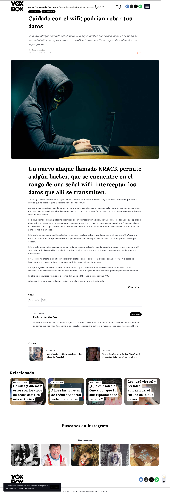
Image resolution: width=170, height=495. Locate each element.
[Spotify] (140, 6)
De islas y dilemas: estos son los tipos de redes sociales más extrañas (27, 392)
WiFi (44, 300)
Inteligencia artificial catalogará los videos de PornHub (64, 355)
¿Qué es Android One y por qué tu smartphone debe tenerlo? (103, 392)
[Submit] (118, 6)
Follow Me (135, 314)
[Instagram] (131, 6)
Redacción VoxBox (37, 50)
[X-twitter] (136, 6)
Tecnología (34, 300)
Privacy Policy (14, 488)
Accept (54, 487)
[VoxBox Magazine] (17, 6)
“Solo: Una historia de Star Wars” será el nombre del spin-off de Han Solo (121, 355)
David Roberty (57, 382)
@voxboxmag (85, 440)
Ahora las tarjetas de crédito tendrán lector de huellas (66, 394)
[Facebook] (127, 6)
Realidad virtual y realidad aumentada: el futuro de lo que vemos (142, 390)
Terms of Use (29, 488)
